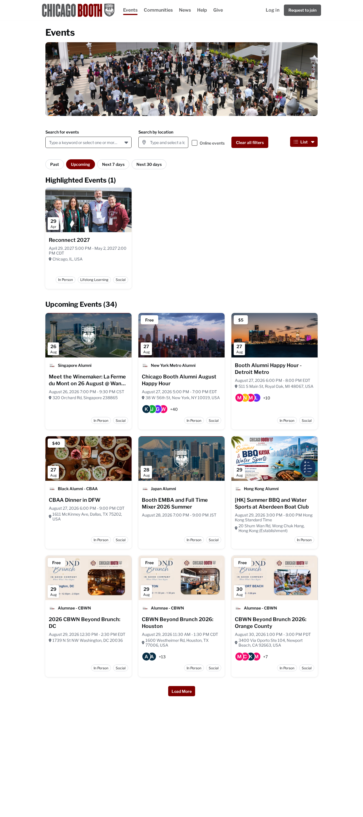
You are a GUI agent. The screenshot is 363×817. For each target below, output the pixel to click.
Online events (212, 143)
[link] (69, 240)
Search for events (62, 132)
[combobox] (163, 142)
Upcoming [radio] (80, 164)
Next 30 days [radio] (149, 164)
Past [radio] (54, 164)
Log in (272, 10)
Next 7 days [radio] (113, 164)
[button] (127, 142)
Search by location (155, 132)
